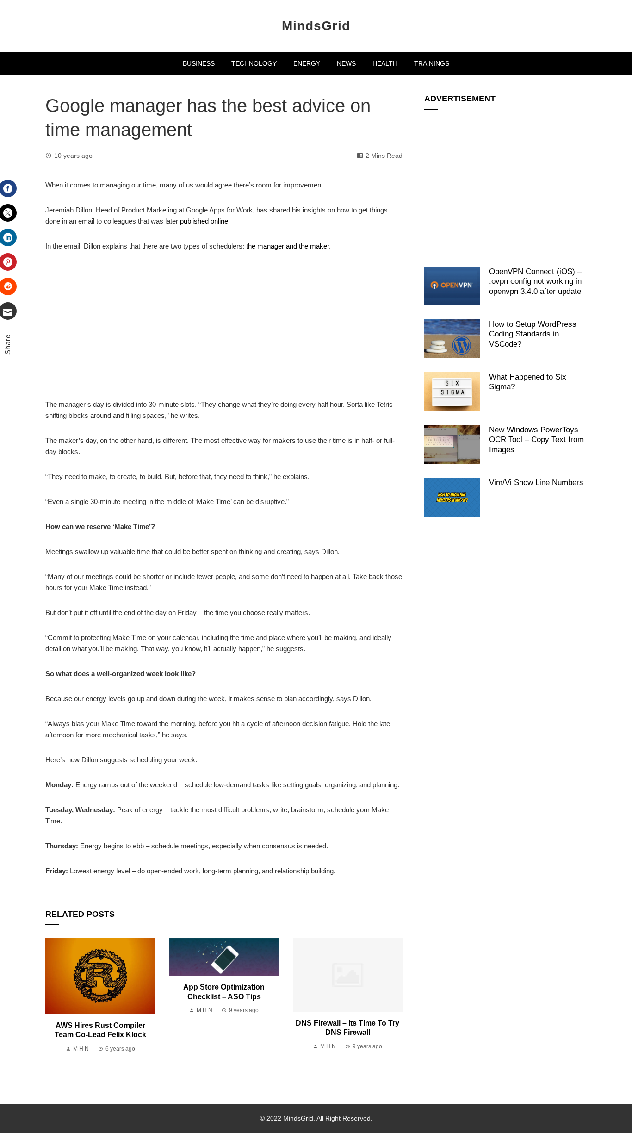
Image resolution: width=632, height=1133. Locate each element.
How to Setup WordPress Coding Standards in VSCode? (532, 334)
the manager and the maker (287, 246)
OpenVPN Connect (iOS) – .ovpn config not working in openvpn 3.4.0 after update (535, 281)
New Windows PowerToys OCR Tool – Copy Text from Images (536, 439)
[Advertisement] (224, 330)
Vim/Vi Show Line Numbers (536, 482)
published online (204, 221)
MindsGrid (316, 26)
